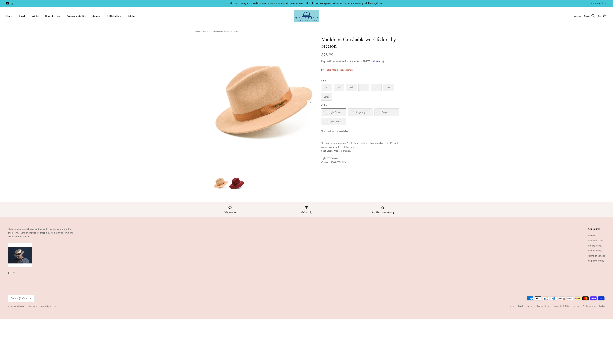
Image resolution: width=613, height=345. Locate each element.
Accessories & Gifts (76, 16)
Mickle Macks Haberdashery (339, 70)
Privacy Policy (595, 245)
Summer (96, 16)
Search (22, 16)
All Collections (114, 16)
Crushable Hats (52, 16)
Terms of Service (596, 255)
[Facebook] (7, 3)
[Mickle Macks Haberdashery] (306, 16)
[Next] (310, 103)
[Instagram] (12, 3)
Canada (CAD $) (597, 3)
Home (9, 16)
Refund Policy (595, 250)
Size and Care (595, 240)
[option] (264, 103)
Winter (35, 16)
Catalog (131, 16)
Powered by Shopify (47, 306)
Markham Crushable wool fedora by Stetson (220, 31)
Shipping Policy (596, 260)
